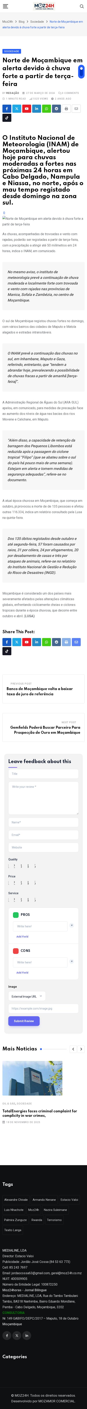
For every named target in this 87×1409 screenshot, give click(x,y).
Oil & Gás (8, 1103)
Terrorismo (54, 1220)
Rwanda (37, 1220)
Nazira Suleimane (55, 1210)
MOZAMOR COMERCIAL (56, 1401)
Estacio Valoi (69, 1200)
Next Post (69, 722)
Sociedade (24, 1103)
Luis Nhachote (13, 1210)
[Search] (82, 6)
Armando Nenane (44, 1200)
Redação (12, 93)
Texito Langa (12, 1230)
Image (12, 986)
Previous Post (21, 683)
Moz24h (33, 1210)
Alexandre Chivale (16, 1200)
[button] (73, 1049)
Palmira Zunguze (15, 1220)
